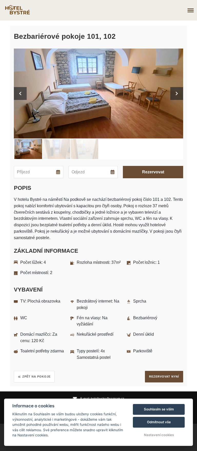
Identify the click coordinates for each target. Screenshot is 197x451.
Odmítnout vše (159, 422)
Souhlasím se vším (159, 409)
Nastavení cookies (159, 435)
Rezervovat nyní (164, 376)
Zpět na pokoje (36, 376)
